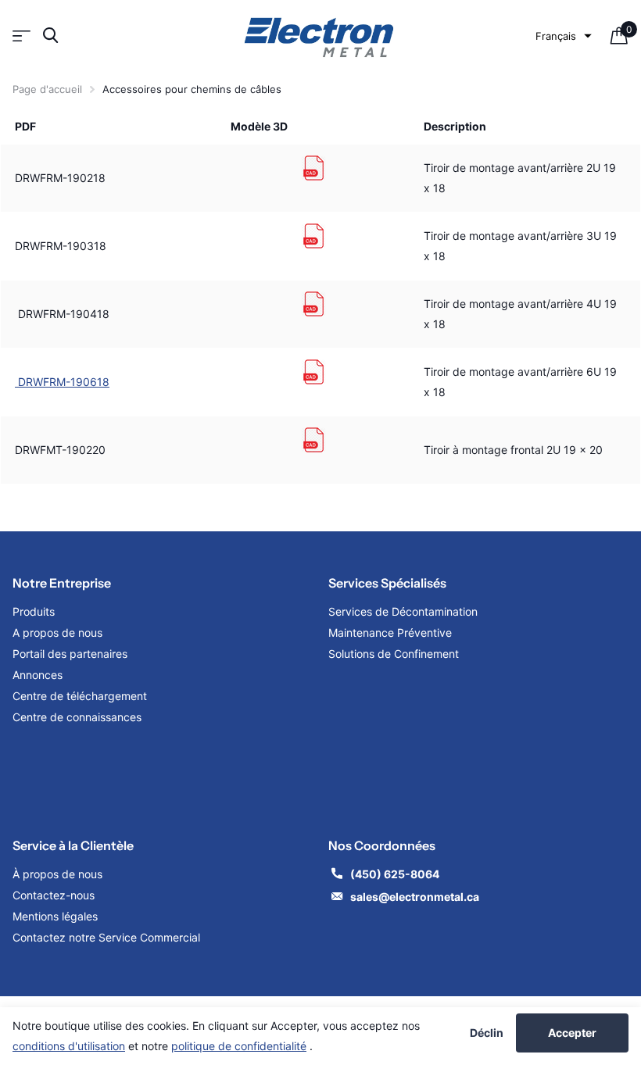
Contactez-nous (54, 895)
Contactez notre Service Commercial (106, 937)
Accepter (572, 1032)
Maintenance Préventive (390, 632)
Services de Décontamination (403, 611)
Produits (34, 611)
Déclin (486, 1033)
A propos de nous (57, 632)
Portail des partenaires (70, 653)
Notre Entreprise (62, 583)
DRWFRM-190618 (62, 381)
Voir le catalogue (21, 35)
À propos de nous (57, 874)
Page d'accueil (47, 89)
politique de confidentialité (238, 1045)
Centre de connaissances (77, 717)
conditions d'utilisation (69, 1045)
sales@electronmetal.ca (414, 896)
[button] (563, 36)
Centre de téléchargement (80, 695)
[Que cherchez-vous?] (50, 35)
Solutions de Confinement (393, 653)
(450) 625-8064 (396, 874)
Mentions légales (57, 916)
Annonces (38, 674)
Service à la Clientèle (73, 845)
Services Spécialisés (387, 583)
